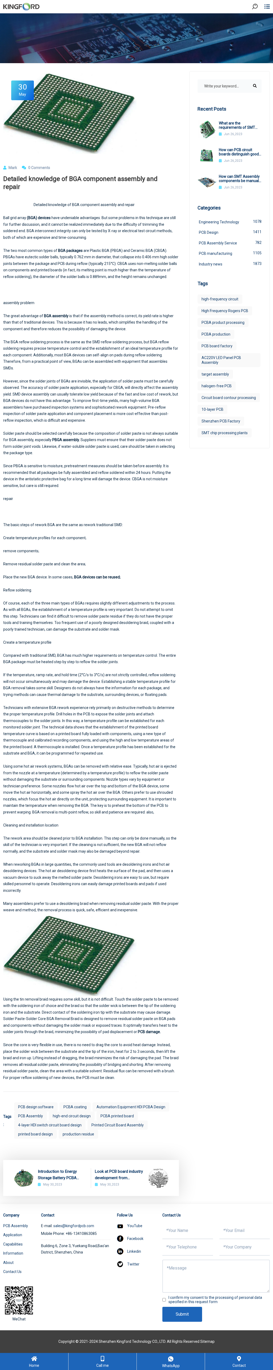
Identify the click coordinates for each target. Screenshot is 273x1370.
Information (13, 1253)
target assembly (215, 374)
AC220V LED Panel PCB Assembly (221, 360)
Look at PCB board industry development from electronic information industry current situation (119, 1175)
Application (12, 1235)
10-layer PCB (212, 409)
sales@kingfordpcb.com (73, 1226)
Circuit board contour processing (229, 398)
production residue (78, 1134)
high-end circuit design (72, 1116)
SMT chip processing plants (225, 433)
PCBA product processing (223, 322)
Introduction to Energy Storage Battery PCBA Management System (57, 1175)
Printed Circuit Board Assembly (117, 1125)
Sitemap (207, 1341)
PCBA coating (75, 1107)
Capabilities (13, 1244)
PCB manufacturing (230, 253)
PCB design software (36, 1107)
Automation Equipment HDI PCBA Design (131, 1107)
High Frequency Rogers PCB (225, 311)
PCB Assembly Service (230, 242)
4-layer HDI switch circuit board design (50, 1125)
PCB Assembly (30, 1116)
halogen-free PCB (217, 386)
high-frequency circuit (220, 299)
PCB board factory (217, 346)
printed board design (35, 1134)
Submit (182, 1314)
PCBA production (216, 334)
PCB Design (230, 232)
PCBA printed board (117, 1116)
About (8, 1262)
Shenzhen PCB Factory (221, 421)
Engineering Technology (230, 221)
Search (259, 21)
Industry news (230, 263)
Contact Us (12, 1272)
